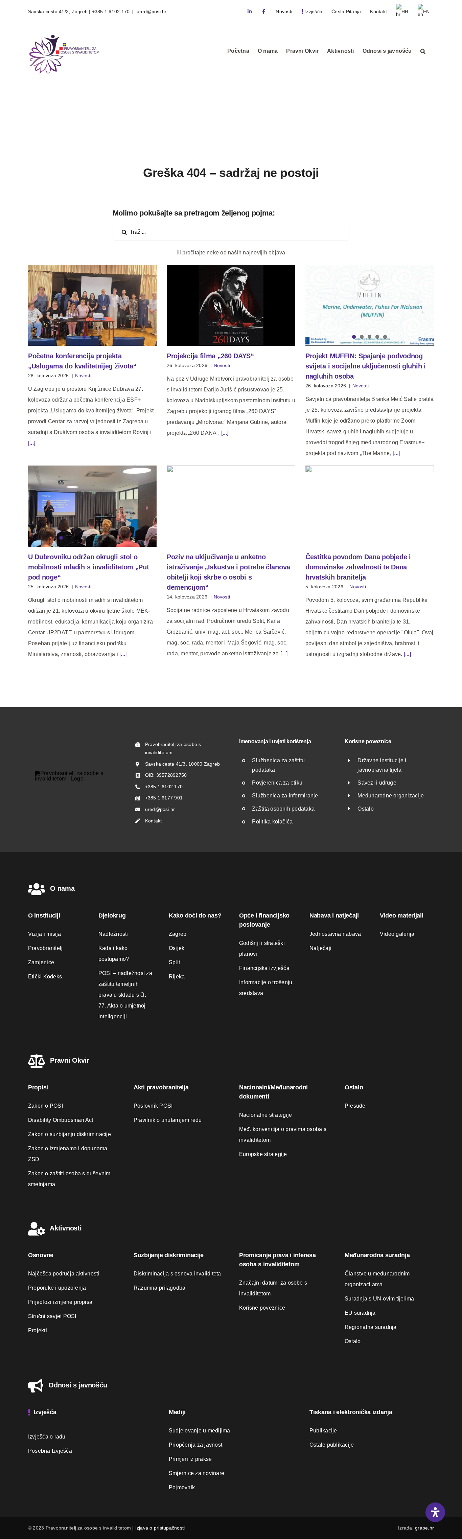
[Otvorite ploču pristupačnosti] (435, 1512)
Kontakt (153, 820)
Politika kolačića (272, 821)
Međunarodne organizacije (390, 795)
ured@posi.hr (151, 11)
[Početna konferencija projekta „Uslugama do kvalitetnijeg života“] (92, 305)
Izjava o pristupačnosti (160, 1528)
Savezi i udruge (376, 783)
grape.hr (424, 1528)
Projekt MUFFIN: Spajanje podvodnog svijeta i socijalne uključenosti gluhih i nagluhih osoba (365, 366)
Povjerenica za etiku (277, 783)
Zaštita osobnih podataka (283, 809)
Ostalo (365, 809)
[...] (31, 443)
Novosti (83, 375)
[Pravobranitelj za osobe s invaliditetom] (76, 773)
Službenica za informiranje (285, 795)
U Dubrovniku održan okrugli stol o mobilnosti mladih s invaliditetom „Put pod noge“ (88, 567)
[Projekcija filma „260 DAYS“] (231, 305)
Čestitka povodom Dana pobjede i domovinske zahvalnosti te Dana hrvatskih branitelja (358, 567)
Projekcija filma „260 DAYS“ (210, 356)
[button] (422, 51)
